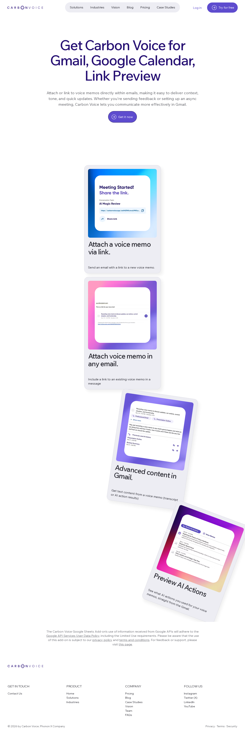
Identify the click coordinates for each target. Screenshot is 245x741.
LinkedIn (189, 702)
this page (125, 644)
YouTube (189, 706)
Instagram (190, 693)
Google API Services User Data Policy (72, 636)
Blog (128, 697)
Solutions (72, 697)
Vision (129, 706)
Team (128, 710)
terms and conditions (134, 640)
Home (70, 693)
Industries (72, 702)
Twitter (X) (190, 697)
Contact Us (15, 693)
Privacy (210, 726)
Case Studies (134, 702)
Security (231, 726)
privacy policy (102, 640)
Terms (221, 726)
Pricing (129, 693)
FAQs (128, 715)
